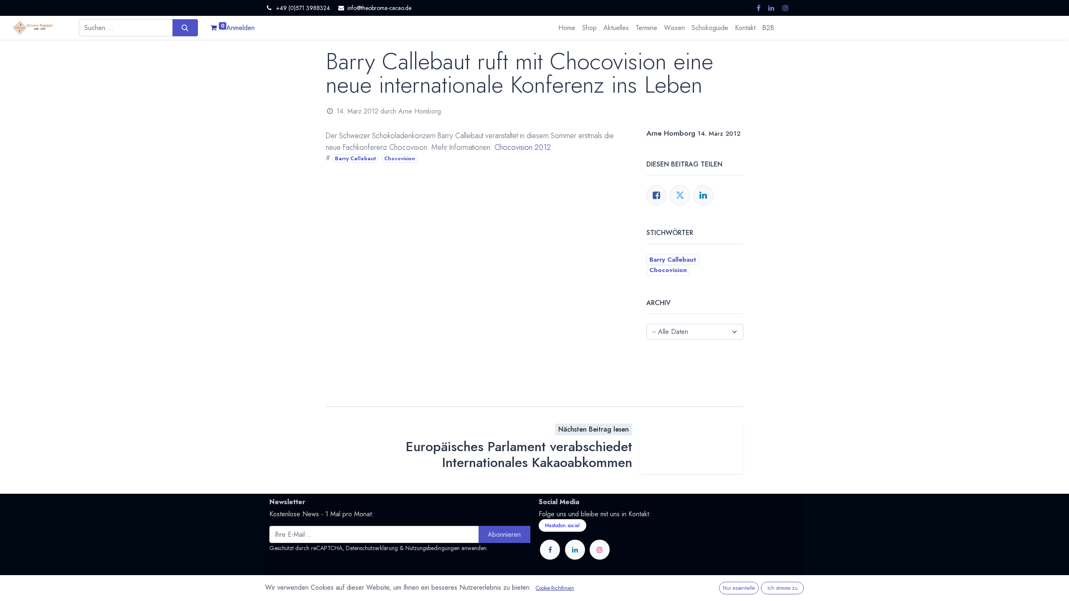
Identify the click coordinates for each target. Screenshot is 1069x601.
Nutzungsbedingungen (432, 548)
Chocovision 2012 (522, 147)
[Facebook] (656, 195)
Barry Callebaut (355, 158)
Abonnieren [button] (504, 534)
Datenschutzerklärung (372, 548)
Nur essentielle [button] (739, 588)
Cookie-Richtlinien (555, 588)
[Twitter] (680, 195)
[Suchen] (185, 27)
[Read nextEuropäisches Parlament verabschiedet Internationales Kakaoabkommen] (691, 449)
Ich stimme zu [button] (783, 588)
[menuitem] (567, 28)
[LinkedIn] (703, 195)
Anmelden (240, 28)
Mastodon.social (562, 525)
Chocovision (399, 158)
